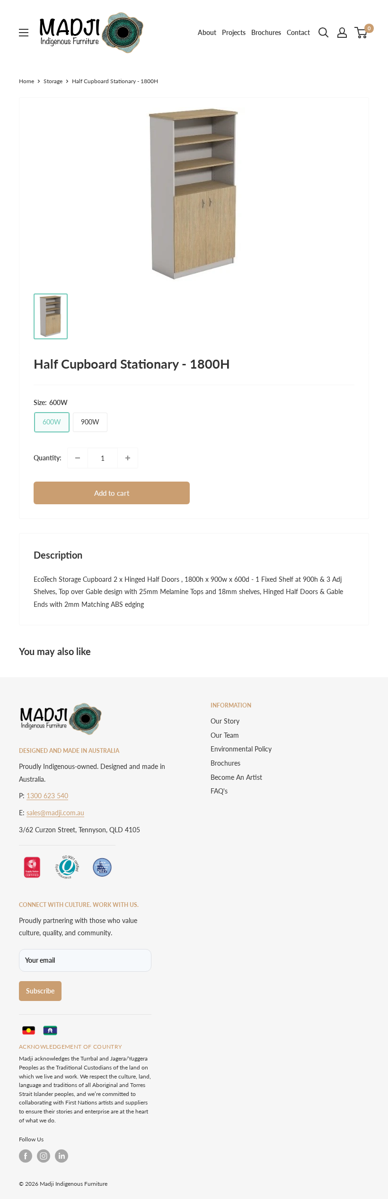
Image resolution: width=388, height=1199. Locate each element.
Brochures (266, 32)
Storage (53, 81)
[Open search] (323, 32)
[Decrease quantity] (78, 458)
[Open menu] (23, 32)
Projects (234, 32)
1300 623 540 (47, 796)
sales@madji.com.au (55, 813)
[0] (361, 32)
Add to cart (111, 493)
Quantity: (48, 458)
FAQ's (219, 791)
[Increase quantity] (128, 458)
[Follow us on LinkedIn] (61, 1156)
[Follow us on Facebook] (25, 1156)
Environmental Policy (241, 749)
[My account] (342, 32)
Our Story (225, 721)
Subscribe (40, 991)
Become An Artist (236, 777)
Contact (298, 32)
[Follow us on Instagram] (43, 1156)
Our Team (225, 735)
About (207, 32)
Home (26, 81)
